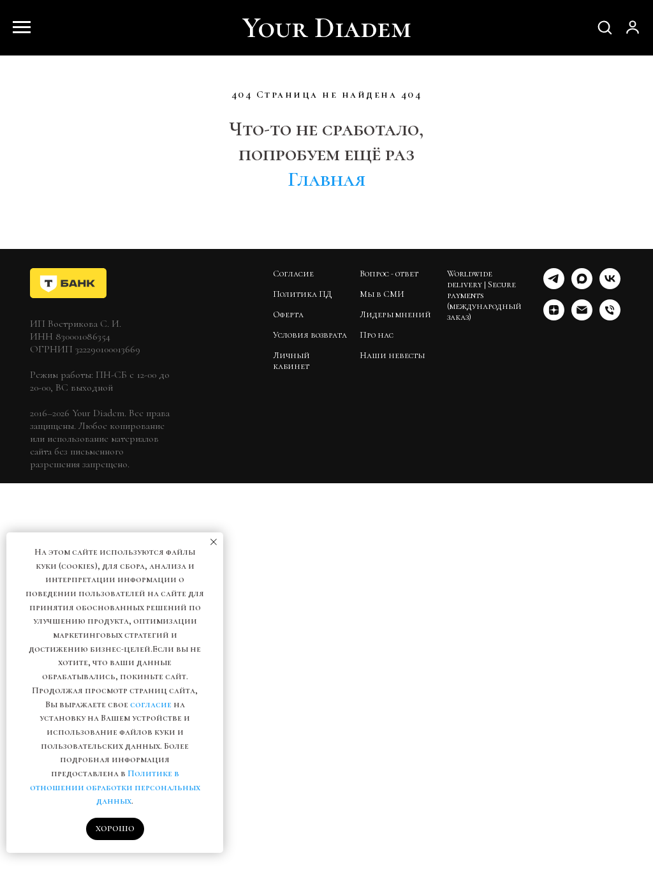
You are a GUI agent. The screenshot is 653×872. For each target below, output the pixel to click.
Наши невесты (392, 355)
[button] (604, 26)
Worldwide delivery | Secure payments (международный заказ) (484, 295)
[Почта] (581, 317)
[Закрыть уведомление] (213, 542)
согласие (151, 704)
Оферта (288, 314)
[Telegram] (553, 285)
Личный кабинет (291, 361)
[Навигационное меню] (22, 27)
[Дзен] (553, 317)
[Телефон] (609, 317)
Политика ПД (302, 294)
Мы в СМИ (382, 294)
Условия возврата (310, 334)
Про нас (376, 334)
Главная (326, 179)
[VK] (609, 285)
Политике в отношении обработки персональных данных (115, 787)
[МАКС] (581, 285)
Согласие (293, 273)
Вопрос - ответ (389, 273)
